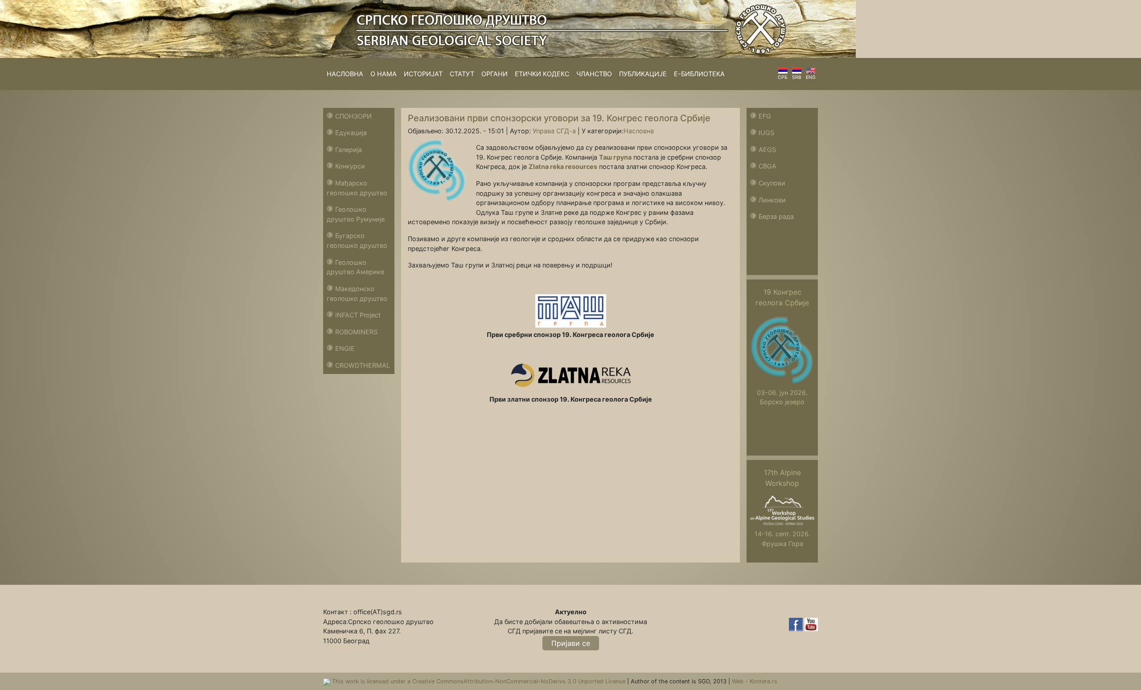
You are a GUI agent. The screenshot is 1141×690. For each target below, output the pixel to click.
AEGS (767, 149)
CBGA (767, 166)
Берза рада (776, 216)
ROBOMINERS (356, 332)
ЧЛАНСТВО (594, 74)
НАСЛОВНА (345, 74)
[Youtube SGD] (811, 624)
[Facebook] (796, 624)
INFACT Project (358, 315)
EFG (765, 116)
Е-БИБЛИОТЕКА (699, 74)
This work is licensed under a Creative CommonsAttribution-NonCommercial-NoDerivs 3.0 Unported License (479, 681)
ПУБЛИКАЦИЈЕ (643, 74)
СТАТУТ (462, 74)
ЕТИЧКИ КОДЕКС (542, 74)
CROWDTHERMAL (362, 365)
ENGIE (345, 348)
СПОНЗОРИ (353, 116)
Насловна (639, 131)
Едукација (351, 132)
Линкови (772, 200)
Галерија (348, 149)
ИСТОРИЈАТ (423, 74)
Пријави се (570, 643)
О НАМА (383, 74)
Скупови (772, 183)
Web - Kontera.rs (754, 681)
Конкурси (350, 166)
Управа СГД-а (554, 131)
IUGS (766, 132)
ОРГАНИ (494, 74)
